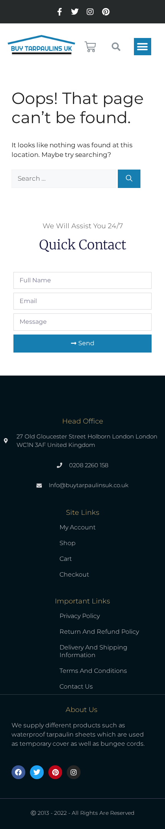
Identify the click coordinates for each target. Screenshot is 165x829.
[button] (142, 46)
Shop (67, 543)
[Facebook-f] (59, 12)
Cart (65, 558)
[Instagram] (90, 12)
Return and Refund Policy (99, 631)
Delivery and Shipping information (93, 651)
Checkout (74, 574)
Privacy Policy (79, 616)
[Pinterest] (105, 12)
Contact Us (76, 686)
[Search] (129, 179)
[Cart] (90, 46)
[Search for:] (65, 178)
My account (77, 527)
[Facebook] (18, 772)
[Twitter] (74, 12)
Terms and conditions (93, 670)
